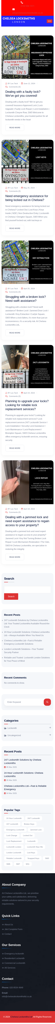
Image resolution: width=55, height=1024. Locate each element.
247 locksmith (12, 824)
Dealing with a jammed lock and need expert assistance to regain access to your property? (27, 521)
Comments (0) (14, 86)
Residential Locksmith (14, 958)
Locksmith (12, 728)
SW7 (18, 864)
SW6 (8, 864)
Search (9, 578)
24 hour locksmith (14, 818)
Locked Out (27, 835)
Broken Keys (29, 824)
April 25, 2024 (29, 288)
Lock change (11, 835)
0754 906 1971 (27, 6)
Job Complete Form (13, 929)
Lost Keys (31, 853)
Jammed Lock (36, 830)
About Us (8, 924)
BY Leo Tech (13, 83)
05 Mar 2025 (11, 767)
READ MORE (14, 128)
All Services (9, 968)
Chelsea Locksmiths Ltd (21, 1017)
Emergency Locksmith (15, 830)
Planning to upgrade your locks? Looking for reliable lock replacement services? (27, 405)
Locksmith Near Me (35, 847)
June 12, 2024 (29, 83)
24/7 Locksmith (34, 818)
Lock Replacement (13, 841)
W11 (27, 864)
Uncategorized (14, 735)
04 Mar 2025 (11, 793)
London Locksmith (13, 853)
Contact (8, 934)
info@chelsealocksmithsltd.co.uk (27, 13)
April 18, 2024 (29, 509)
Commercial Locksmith (14, 963)
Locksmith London (13, 847)
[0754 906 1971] (22, 2)
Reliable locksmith (14, 858)
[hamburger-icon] (49, 21)
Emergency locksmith (14, 954)
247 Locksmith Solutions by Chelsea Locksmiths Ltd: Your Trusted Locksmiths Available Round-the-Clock (27, 623)
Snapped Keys (33, 858)
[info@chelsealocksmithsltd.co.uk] (13, 9)
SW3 (47, 858)
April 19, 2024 (29, 393)
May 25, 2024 (29, 187)
